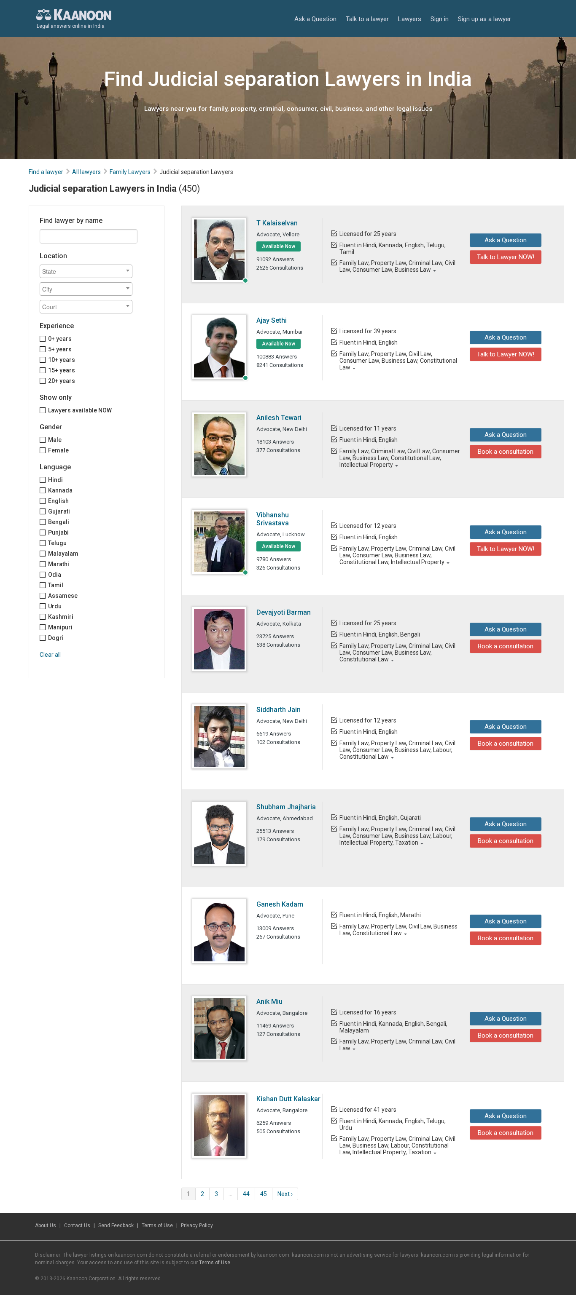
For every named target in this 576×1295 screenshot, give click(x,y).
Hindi (55, 479)
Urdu (55, 606)
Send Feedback (116, 1225)
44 (246, 1194)
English (58, 501)
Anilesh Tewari (278, 418)
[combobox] (86, 271)
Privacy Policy (197, 1225)
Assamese (63, 595)
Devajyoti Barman (283, 612)
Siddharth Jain (278, 710)
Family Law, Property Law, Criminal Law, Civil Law (397, 1045)
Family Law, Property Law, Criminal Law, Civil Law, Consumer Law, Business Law (397, 266)
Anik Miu (269, 1002)
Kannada (60, 490)
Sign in (440, 19)
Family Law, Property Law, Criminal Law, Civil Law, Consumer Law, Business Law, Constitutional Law (397, 652)
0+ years (60, 338)
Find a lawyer (46, 172)
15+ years (61, 370)
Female (58, 450)
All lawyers (86, 172)
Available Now (278, 246)
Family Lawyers (130, 172)
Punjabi (58, 532)
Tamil (55, 585)
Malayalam (63, 553)
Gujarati (59, 511)
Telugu (57, 543)
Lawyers (409, 19)
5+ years (60, 349)
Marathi (58, 564)
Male (55, 439)
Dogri (56, 637)
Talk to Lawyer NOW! (505, 257)
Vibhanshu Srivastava (272, 519)
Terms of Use (157, 1225)
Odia (54, 574)
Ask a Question (315, 19)
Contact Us (77, 1225)
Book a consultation (505, 451)
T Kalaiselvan (277, 223)
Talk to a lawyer (367, 19)
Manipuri (60, 627)
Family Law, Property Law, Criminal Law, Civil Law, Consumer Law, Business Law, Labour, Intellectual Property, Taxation (397, 836)
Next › (285, 1194)
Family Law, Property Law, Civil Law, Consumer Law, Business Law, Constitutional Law (398, 361)
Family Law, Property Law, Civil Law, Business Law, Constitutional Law (398, 929)
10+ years (61, 359)
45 (263, 1194)
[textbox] (88, 271)
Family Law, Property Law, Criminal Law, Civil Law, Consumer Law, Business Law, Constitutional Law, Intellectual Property (397, 555)
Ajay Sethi (271, 320)
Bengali (58, 522)
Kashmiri (60, 616)
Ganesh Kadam (279, 904)
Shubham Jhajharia (286, 807)
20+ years (61, 380)
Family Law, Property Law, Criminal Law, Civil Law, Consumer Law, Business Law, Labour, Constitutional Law (397, 750)
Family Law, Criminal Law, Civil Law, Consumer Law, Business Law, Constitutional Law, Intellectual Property (399, 458)
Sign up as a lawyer (484, 19)
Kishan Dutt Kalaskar (288, 1099)
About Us (45, 1225)
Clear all (50, 654)
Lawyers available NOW (80, 410)
